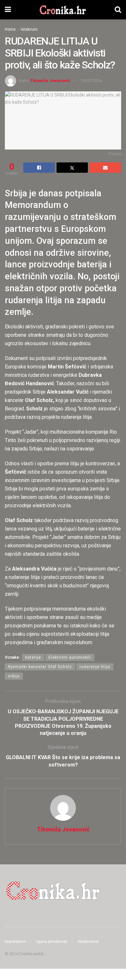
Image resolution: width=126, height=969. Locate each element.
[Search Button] (118, 9)
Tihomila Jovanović (50, 80)
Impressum (15, 941)
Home (10, 29)
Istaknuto (29, 29)
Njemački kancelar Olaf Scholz (40, 667)
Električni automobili (69, 657)
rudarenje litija (94, 667)
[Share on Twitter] (72, 167)
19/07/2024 (91, 80)
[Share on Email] (105, 167)
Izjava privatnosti (52, 941)
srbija (14, 676)
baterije (33, 657)
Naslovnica (88, 941)
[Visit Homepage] (63, 9)
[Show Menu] (8, 9)
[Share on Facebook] (39, 167)
